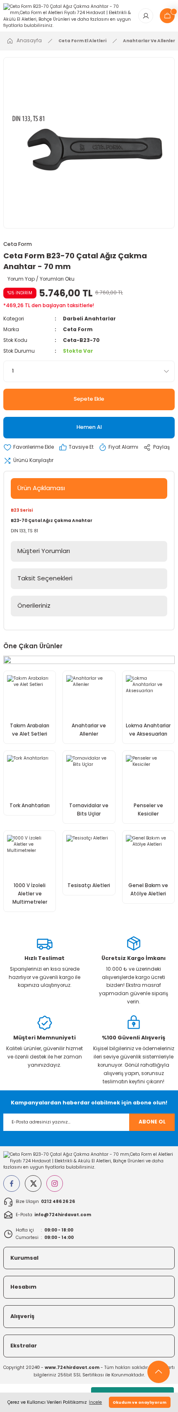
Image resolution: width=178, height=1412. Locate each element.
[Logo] (67, 15)
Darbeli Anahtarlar (89, 318)
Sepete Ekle (89, 398)
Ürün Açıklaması (41, 487)
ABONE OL (152, 1122)
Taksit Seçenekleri (44, 578)
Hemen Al (89, 427)
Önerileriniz (34, 605)
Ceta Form (17, 244)
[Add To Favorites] (28, 447)
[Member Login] (145, 15)
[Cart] (167, 15)
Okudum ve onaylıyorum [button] (139, 1402)
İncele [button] (95, 1402)
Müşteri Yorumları (43, 550)
